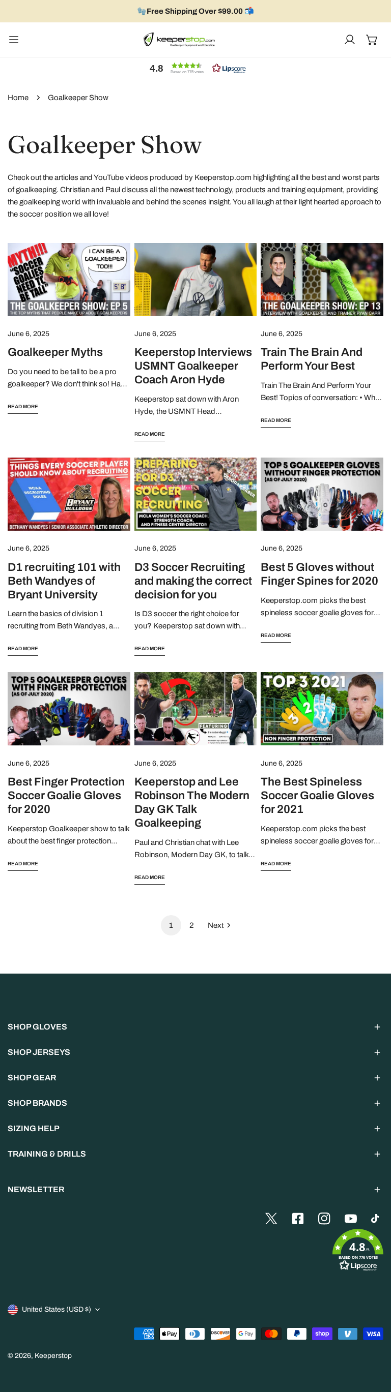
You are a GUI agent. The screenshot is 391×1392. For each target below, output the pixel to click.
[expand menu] (14, 39)
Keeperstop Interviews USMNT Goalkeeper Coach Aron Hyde (193, 366)
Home (18, 98)
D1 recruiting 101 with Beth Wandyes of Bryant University (64, 581)
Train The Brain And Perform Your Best (311, 359)
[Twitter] (271, 1218)
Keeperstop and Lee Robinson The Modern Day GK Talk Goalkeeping (191, 802)
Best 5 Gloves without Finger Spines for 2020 (319, 574)
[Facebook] (298, 1218)
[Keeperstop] (179, 40)
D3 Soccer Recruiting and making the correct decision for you (193, 581)
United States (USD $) (56, 1309)
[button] (372, 39)
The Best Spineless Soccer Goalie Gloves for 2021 (317, 795)
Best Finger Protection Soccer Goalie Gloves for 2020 (66, 795)
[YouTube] (351, 1218)
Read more (23, 406)
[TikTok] (377, 1219)
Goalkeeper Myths (55, 352)
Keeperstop (53, 1355)
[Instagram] (324, 1218)
